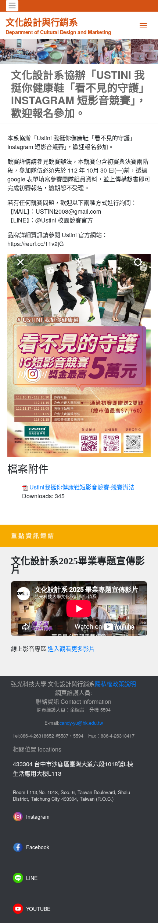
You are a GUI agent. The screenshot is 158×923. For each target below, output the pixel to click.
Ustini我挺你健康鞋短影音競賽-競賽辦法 (81, 487)
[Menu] (143, 25)
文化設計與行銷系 (58, 25)
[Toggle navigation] (12, 5)
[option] (79, 51)
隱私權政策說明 (115, 684)
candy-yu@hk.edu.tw (81, 722)
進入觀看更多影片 (71, 649)
